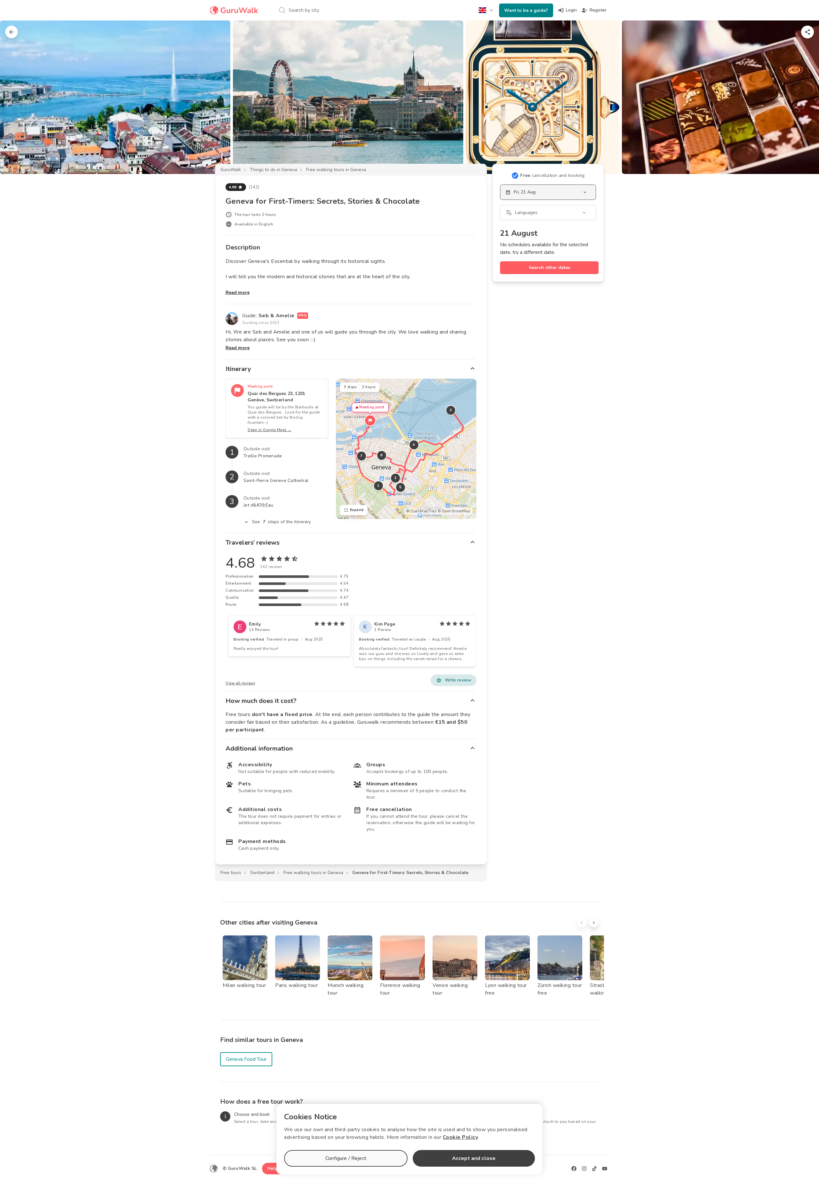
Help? (273, 1168)
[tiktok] (594, 1168)
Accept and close (474, 1158)
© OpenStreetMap (454, 511)
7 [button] (361, 455)
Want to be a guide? (526, 10)
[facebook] (573, 1168)
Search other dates (549, 267)
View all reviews (240, 683)
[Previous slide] (15, 97)
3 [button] (450, 410)
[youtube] (604, 1168)
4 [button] (414, 444)
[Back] (11, 32)
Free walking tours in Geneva (336, 170)
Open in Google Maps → (269, 430)
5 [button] (400, 487)
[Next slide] (804, 97)
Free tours (230, 873)
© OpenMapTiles (421, 511)
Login (571, 10)
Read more (238, 292)
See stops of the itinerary (281, 522)
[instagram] (584, 1168)
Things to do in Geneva (273, 170)
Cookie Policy (460, 1137)
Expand (357, 510)
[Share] (807, 32)
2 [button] (395, 478)
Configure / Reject (345, 1158)
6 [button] (381, 455)
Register (598, 10)
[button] (370, 420)
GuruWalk (230, 170)
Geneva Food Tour (246, 1059)
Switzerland (262, 873)
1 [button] (378, 485)
